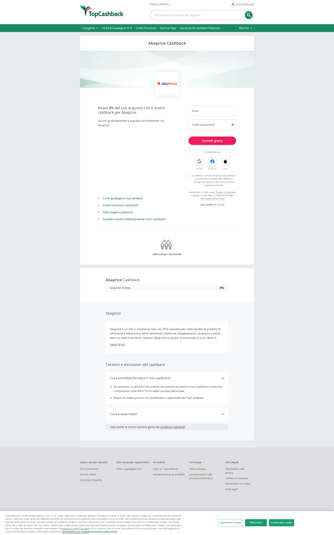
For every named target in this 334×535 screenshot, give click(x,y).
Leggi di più (117, 344)
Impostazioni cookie (230, 522)
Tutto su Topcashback (165, 468)
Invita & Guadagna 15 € (117, 28)
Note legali (231, 489)
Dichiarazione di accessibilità (169, 474)
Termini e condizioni (226, 192)
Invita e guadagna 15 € (129, 468)
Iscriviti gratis (212, 141)
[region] (167, 523)
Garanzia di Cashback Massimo (200, 28)
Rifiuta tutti (256, 522)
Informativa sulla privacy (234, 470)
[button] (160, 4)
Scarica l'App (168, 28)
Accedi (221, 204)
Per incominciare (89, 468)
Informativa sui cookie (237, 483)
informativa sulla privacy (212, 198)
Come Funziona (146, 28)
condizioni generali (172, 427)
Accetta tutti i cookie (281, 522)
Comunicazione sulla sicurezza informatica (201, 476)
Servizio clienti (88, 474)
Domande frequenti (91, 480)
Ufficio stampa (197, 468)
